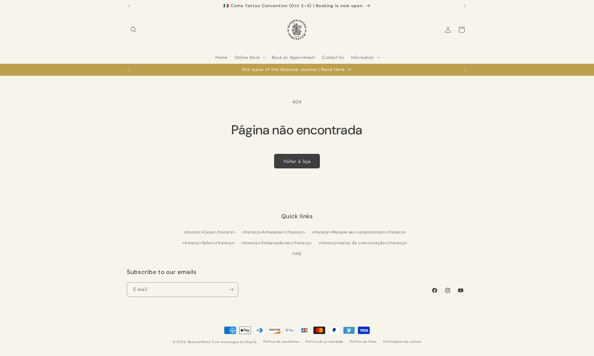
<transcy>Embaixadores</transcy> (276, 243)
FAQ (297, 253)
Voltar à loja (297, 161)
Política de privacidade (324, 341)
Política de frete (363, 341)
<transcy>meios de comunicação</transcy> (362, 243)
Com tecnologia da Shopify (234, 341)
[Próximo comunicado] (465, 6)
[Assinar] (231, 289)
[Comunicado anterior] (129, 6)
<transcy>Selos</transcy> (208, 243)
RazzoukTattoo (199, 341)
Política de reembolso (281, 341)
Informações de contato (402, 341)
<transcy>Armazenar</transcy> (274, 232)
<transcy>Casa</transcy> (209, 232)
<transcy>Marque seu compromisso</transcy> (359, 232)
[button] (133, 30)
